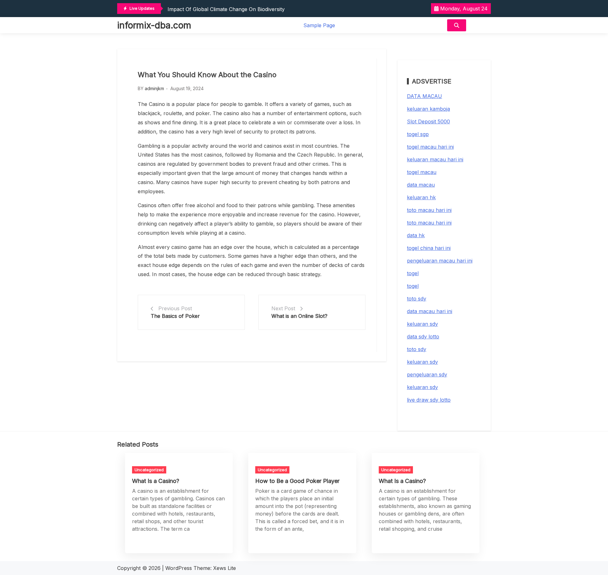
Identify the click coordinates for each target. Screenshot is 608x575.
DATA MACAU (424, 96)
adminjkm (154, 88)
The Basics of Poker (175, 316)
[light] (480, 25)
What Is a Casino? (155, 481)
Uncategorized (149, 469)
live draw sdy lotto (429, 400)
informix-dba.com (154, 25)
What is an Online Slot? (299, 316)
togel (413, 273)
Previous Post (175, 308)
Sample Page (319, 25)
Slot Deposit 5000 (428, 121)
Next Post (283, 308)
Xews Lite (224, 568)
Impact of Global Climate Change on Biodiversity (226, 9)
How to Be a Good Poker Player (297, 481)
